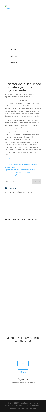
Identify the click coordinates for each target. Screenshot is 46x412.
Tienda (23, 363)
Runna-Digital (31, 408)
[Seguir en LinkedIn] (23, 198)
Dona (23, 372)
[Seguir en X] (10, 198)
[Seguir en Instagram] (15, 198)
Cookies (13, 408)
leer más (11, 245)
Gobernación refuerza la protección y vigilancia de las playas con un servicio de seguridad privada (22, 239)
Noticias (13, 56)
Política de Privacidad (31, 405)
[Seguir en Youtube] (19, 198)
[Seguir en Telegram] (27, 198)
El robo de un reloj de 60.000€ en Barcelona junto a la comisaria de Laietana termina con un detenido (20, 267)
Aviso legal (18, 405)
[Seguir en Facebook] (6, 198)
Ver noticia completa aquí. (14, 159)
